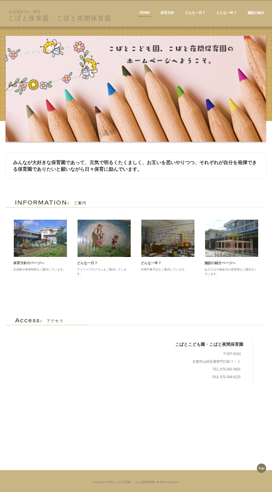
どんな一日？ (195, 13)
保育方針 (167, 13)
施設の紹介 (256, 13)
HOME (144, 13)
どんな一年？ (226, 13)
